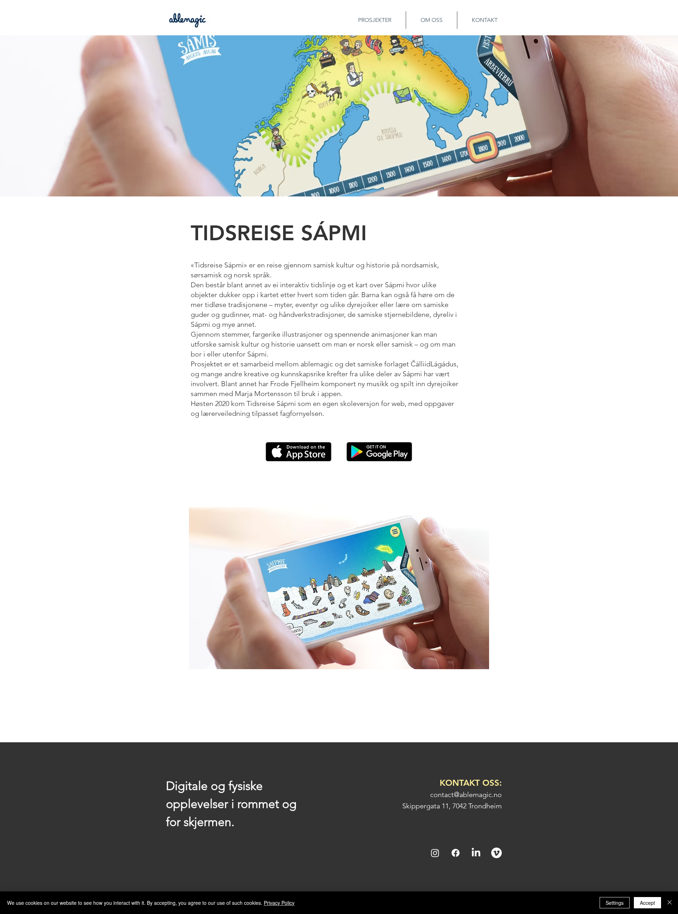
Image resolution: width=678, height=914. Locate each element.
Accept (647, 902)
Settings (615, 902)
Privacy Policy (279, 902)
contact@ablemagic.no (466, 794)
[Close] (669, 902)
